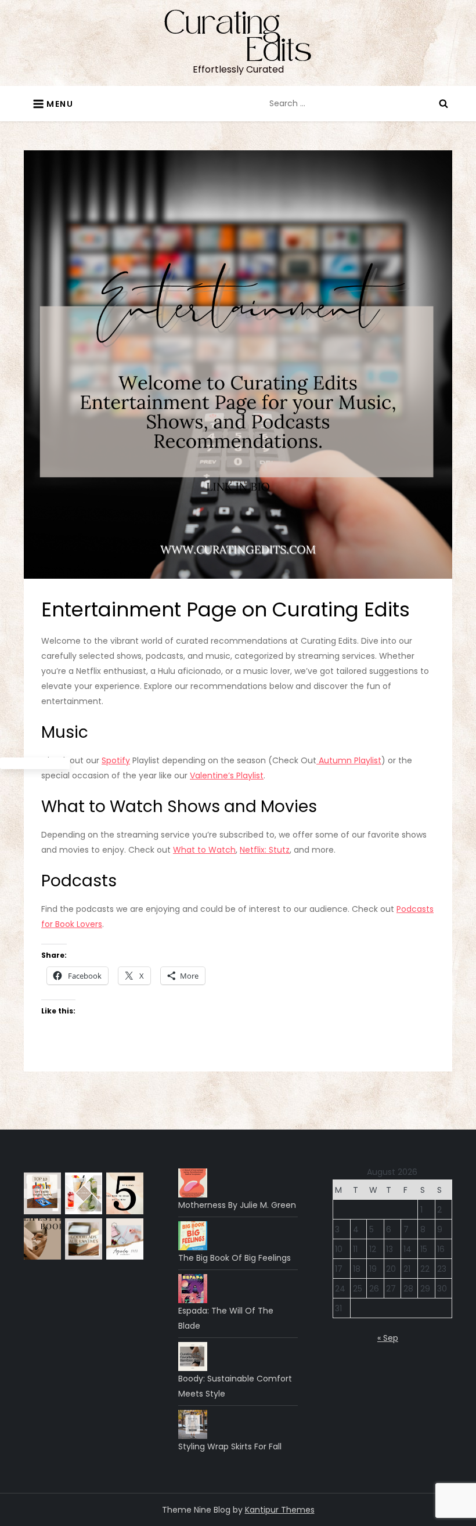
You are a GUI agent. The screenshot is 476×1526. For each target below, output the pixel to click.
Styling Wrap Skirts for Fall (230, 1446)
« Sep (387, 1338)
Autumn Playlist (348, 760)
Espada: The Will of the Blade (225, 1318)
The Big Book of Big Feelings (234, 1258)
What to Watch (204, 850)
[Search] (443, 103)
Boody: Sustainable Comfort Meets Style (235, 1386)
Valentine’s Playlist (227, 775)
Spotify (116, 760)
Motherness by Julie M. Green (237, 1205)
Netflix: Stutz (265, 850)
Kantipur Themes (280, 1510)
